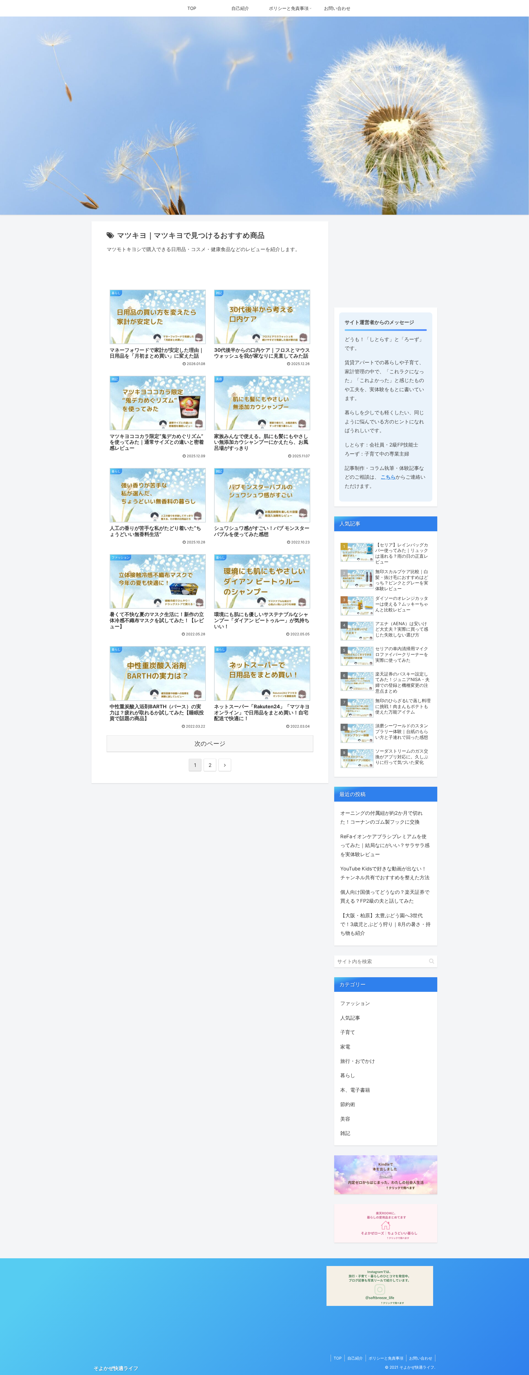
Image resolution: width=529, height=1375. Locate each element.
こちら (388, 477)
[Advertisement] (385, 260)
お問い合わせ (420, 1358)
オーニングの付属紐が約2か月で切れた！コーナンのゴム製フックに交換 (381, 817)
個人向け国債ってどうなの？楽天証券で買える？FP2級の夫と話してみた (385, 896)
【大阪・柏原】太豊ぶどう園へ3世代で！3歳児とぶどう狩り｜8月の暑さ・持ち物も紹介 (385, 924)
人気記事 (350, 1018)
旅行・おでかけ (357, 1061)
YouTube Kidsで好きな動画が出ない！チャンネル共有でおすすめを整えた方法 (385, 873)
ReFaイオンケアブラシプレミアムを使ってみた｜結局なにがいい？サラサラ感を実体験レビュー (385, 845)
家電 (345, 1047)
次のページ (210, 743)
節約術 (347, 1104)
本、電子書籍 (355, 1090)
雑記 (345, 1133)
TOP (338, 1358)
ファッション (355, 1003)
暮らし (347, 1075)
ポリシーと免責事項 (386, 1358)
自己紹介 (355, 1358)
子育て (347, 1032)
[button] (431, 961)
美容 (345, 1119)
